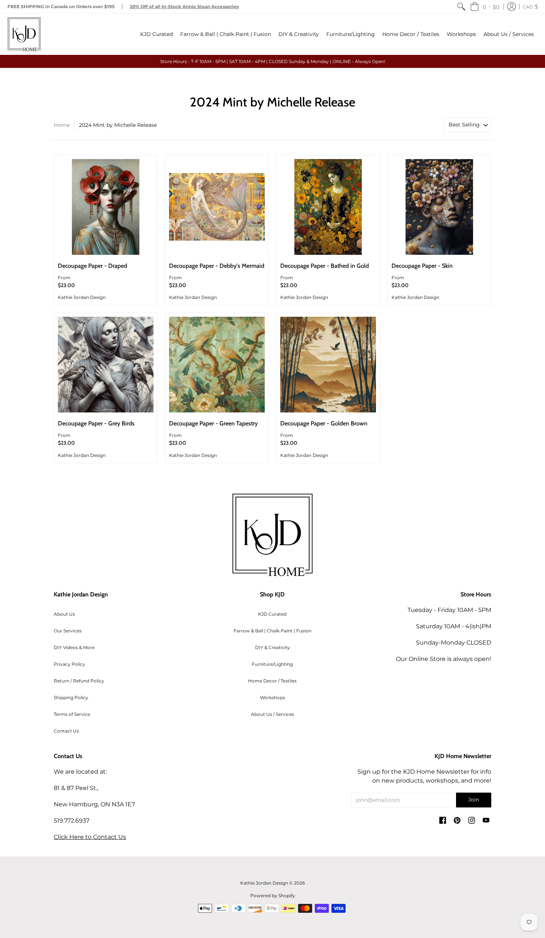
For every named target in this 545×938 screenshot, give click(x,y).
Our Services (68, 630)
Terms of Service (72, 714)
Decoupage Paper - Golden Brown (323, 423)
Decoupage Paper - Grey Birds (96, 423)
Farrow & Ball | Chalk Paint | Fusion (272, 630)
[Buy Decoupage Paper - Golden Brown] (328, 364)
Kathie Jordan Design (82, 297)
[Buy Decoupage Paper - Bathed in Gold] (328, 207)
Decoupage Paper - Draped (92, 265)
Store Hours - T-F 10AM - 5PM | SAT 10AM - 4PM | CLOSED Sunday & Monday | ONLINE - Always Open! (272, 61)
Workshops (272, 697)
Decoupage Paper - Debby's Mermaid (216, 265)
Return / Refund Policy (79, 681)
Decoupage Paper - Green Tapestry (213, 423)
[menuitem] (461, 6)
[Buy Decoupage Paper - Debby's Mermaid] (217, 207)
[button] (485, 6)
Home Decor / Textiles (272, 681)
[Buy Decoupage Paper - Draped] (105, 207)
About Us (64, 614)
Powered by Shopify (272, 895)
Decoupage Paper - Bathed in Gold (324, 265)
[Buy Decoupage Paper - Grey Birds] (105, 364)
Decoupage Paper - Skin (422, 265)
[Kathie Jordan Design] (24, 34)
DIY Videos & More (74, 647)
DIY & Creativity (272, 647)
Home (62, 125)
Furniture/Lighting (272, 664)
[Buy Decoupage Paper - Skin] (439, 207)
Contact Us (66, 731)
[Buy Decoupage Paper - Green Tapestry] (217, 364)
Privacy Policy (69, 664)
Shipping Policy (71, 697)
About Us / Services (272, 714)
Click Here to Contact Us (90, 836)
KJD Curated (272, 614)
